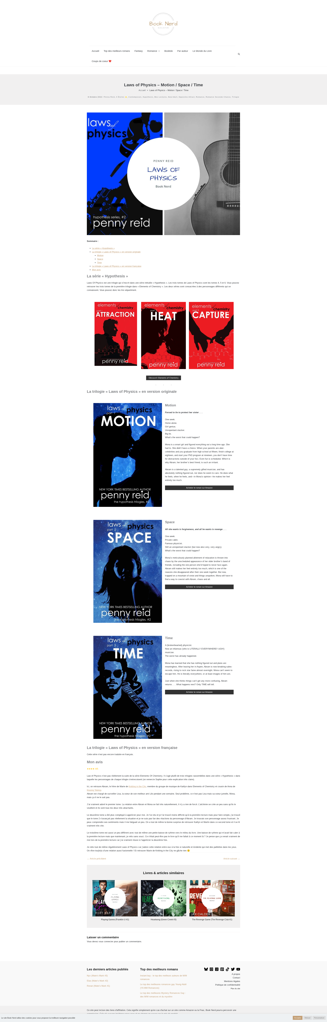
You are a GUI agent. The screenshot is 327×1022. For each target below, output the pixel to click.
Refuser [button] (307, 1018)
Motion (100, 255)
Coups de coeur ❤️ (101, 61)
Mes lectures (160, 97)
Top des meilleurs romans (117, 51)
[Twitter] (233, 969)
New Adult (172, 97)
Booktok (168, 51)
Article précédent (96, 859)
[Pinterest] (222, 969)
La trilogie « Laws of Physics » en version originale (116, 252)
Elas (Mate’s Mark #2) (97, 981)
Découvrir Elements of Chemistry (163, 378)
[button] (239, 54)
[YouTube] (238, 969)
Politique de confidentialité (227, 985)
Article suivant (231, 859)
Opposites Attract (187, 97)
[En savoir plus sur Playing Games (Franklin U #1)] (115, 898)
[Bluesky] (206, 969)
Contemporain (135, 97)
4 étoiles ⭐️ (121, 97)
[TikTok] (227, 969)
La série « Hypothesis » (103, 248)
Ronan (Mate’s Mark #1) (98, 986)
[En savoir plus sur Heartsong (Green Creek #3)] (163, 898)
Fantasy (139, 51)
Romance (152, 51)
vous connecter (106, 941)
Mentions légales (232, 981)
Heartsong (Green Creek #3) (163, 919)
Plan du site (235, 988)
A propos (236, 974)
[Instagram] (211, 969)
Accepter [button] (297, 1018)
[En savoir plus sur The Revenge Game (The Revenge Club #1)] (212, 898)
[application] (158, 51)
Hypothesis (148, 97)
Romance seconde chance (218, 97)
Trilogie (235, 97)
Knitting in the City (137, 786)
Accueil (95, 51)
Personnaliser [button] (319, 1018)
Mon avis (96, 270)
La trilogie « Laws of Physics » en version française (116, 266)
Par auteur (182, 51)
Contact (236, 977)
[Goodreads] (217, 969)
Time (99, 262)
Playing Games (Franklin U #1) (115, 919)
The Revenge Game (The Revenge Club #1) (212, 919)
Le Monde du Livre (202, 51)
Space (100, 259)
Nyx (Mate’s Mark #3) (97, 975)
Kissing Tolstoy (94, 790)
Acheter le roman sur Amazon (199, 488)
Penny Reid (109, 97)
